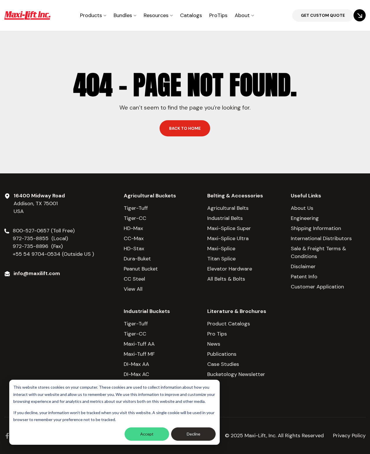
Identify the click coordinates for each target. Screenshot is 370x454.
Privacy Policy (349, 435)
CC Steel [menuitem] (134, 278)
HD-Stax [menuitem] (134, 248)
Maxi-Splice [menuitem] (221, 248)
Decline (193, 433)
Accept (146, 433)
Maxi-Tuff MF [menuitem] (139, 354)
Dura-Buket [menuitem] (137, 258)
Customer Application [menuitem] (317, 286)
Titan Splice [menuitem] (221, 258)
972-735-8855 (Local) (40, 238)
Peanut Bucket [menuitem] (141, 268)
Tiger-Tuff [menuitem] (136, 208)
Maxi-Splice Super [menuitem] (229, 228)
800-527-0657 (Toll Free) (44, 230)
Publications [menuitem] (221, 354)
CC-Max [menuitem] (134, 238)
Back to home (185, 128)
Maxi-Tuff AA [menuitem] (139, 343)
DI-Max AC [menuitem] (136, 374)
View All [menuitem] (133, 289)
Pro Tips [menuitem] (217, 333)
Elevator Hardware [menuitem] (229, 268)
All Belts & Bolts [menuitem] (226, 278)
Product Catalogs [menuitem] (228, 323)
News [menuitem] (213, 343)
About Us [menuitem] (302, 208)
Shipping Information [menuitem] (316, 228)
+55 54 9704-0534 (36, 254)
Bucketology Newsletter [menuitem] (236, 374)
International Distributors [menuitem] (321, 238)
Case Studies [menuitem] (223, 364)
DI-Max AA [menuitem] (136, 364)
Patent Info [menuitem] (304, 276)
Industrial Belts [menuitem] (225, 218)
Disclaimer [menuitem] (303, 266)
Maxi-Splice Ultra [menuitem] (228, 238)
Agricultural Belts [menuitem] (228, 208)
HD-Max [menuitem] (133, 228)
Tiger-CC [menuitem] (135, 218)
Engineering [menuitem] (305, 218)
